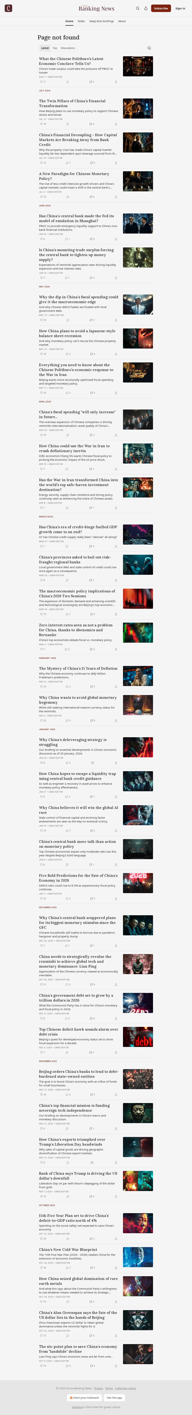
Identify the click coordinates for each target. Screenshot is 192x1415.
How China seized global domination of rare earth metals (78, 1281)
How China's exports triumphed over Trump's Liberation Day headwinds (72, 1142)
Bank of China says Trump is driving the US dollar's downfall (78, 1176)
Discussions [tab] (68, 48)
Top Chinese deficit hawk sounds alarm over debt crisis (78, 1031)
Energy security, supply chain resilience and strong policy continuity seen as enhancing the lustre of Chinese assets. (76, 496)
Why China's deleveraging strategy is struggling (72, 742)
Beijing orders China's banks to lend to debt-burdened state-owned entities (78, 1074)
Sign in (180, 8)
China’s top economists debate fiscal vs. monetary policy (75, 640)
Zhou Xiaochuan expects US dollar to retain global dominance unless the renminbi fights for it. (71, 1324)
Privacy (98, 1388)
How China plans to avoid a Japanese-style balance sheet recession (77, 333)
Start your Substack (86, 1397)
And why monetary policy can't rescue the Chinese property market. (77, 342)
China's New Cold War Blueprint (68, 1249)
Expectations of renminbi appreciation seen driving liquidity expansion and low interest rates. (77, 266)
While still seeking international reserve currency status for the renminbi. (77, 709)
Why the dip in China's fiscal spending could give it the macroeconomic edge (78, 299)
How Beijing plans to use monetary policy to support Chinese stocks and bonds (78, 112)
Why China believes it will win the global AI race (78, 810)
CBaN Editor (55, 77)
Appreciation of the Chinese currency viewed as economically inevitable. (78, 973)
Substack (77, 1407)
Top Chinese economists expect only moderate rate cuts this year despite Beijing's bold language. (77, 853)
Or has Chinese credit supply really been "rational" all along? (78, 537)
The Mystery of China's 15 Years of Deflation (78, 668)
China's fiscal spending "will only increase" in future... (77, 414)
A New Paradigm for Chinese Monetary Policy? (74, 176)
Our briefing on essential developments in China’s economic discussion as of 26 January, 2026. (78, 751)
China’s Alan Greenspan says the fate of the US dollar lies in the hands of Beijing (78, 1315)
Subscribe (161, 8)
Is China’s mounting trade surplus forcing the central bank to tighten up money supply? (76, 255)
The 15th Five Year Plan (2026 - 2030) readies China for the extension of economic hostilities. (77, 1256)
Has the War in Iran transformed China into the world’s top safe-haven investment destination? (78, 485)
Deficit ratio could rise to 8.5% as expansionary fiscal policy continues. (77, 887)
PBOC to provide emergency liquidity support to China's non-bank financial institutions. (78, 227)
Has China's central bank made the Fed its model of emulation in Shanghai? (76, 218)
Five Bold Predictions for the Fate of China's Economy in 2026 (78, 878)
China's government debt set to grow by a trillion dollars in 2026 (76, 997)
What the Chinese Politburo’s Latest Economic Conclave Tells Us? (71, 61)
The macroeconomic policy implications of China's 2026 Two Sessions (77, 593)
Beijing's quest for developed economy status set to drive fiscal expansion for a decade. (76, 1041)
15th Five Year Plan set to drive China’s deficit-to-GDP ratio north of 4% (74, 1218)
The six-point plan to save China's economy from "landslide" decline (78, 1349)
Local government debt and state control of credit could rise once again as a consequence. (77, 569)
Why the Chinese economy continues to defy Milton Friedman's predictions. (72, 675)
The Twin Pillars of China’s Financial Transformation (72, 103)
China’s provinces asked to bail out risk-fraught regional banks (75, 559)
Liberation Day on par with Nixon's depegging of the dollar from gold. (77, 1185)
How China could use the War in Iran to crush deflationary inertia (74, 448)
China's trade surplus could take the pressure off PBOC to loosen (76, 70)
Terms (109, 1388)
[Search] (137, 8)
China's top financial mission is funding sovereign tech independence (74, 1108)
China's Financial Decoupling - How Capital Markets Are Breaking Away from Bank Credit (78, 140)
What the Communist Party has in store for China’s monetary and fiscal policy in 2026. (78, 1007)
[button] (69, 21)
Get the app (114, 1397)
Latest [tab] (45, 48)
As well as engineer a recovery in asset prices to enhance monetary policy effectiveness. (75, 785)
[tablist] (58, 48)
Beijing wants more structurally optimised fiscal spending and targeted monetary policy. (76, 381)
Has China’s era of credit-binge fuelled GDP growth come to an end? (78, 529)
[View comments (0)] (67, 82)
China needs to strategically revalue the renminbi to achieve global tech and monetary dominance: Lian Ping (75, 961)
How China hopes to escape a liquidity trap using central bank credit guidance (77, 776)
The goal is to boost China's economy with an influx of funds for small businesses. (78, 1083)
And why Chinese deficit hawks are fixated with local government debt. (72, 309)
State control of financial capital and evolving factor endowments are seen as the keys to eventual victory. (73, 819)
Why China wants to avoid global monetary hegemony (78, 700)
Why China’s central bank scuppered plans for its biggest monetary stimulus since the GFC (77, 922)
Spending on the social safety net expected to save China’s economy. (76, 1227)
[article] (96, 70)
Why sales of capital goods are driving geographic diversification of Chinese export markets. (71, 1151)
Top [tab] (55, 48)
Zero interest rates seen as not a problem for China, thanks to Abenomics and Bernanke (75, 630)
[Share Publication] (146, 8)
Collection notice (125, 1388)
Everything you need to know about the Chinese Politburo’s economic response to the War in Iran (76, 370)
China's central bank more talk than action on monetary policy (77, 844)
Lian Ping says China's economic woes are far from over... (76, 1356)
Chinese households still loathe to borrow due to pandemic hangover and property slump (77, 934)
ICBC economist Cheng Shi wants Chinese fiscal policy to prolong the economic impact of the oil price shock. (75, 457)
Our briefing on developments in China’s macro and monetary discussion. (72, 1117)
